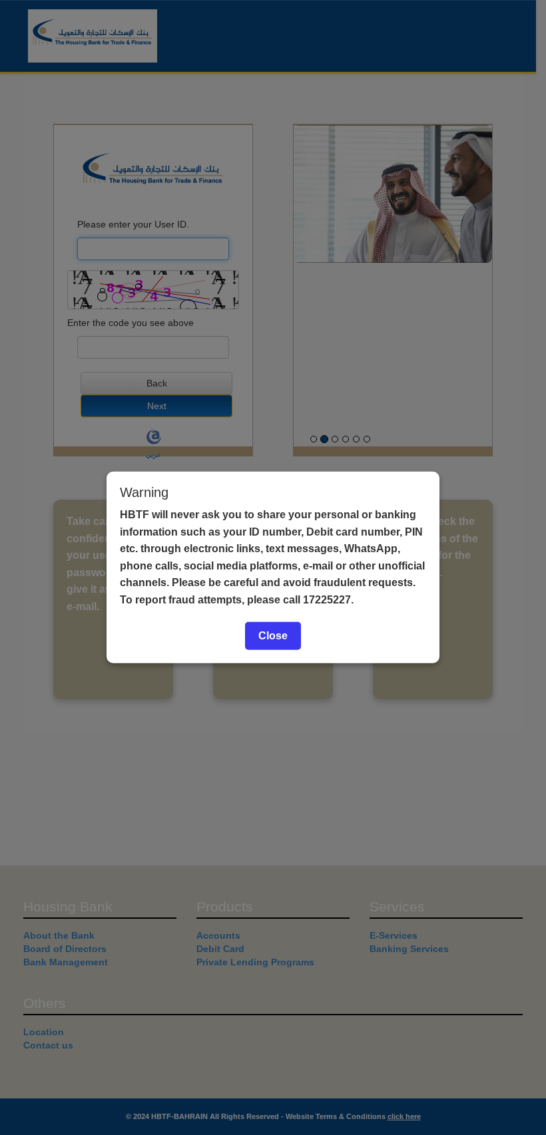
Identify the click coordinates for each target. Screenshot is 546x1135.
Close (273, 635)
